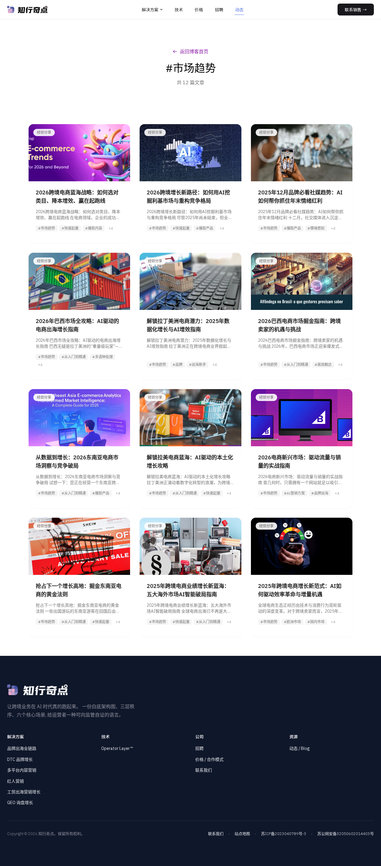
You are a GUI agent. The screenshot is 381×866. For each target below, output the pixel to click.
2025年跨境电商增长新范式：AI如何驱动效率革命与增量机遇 (299, 590)
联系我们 (203, 770)
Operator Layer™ (117, 748)
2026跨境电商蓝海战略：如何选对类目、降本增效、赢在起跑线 (77, 196)
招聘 (219, 10)
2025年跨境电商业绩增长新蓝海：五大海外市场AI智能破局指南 (188, 590)
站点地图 (242, 833)
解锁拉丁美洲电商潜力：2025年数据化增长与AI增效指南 (188, 325)
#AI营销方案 (294, 493)
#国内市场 (315, 622)
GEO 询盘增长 (20, 802)
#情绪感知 (315, 228)
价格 (199, 10)
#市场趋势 (46, 228)
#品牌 (177, 364)
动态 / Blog (299, 748)
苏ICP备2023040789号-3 (283, 833)
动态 (239, 10)
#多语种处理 (102, 357)
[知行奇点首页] (27, 9)
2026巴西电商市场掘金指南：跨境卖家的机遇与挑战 (299, 325)
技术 (178, 10)
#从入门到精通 (74, 357)
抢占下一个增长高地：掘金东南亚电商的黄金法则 (78, 590)
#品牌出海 (319, 493)
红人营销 (15, 781)
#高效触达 (323, 364)
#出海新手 (197, 364)
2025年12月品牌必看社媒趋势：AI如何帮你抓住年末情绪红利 (300, 196)
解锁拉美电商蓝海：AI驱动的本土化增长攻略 (190, 461)
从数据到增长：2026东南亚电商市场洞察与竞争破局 (77, 461)
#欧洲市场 (292, 622)
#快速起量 (70, 228)
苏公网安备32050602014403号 (345, 833)
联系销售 (356, 10)
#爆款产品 (204, 228)
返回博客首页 (194, 51)
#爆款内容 (93, 228)
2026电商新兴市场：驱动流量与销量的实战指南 (299, 461)
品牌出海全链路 (21, 748)
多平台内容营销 (21, 770)
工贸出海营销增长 (23, 792)
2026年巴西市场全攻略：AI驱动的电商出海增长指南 (77, 325)
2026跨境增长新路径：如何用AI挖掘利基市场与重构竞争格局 (188, 196)
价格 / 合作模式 (209, 759)
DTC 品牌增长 (20, 759)
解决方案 (150, 10)
